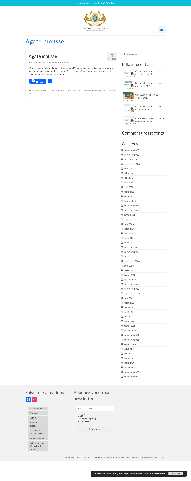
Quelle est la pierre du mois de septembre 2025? (149, 120)
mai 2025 (128, 182)
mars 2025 (129, 191)
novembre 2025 (131, 154)
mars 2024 (129, 237)
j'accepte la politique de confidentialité (89, 420)
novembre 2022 (131, 288)
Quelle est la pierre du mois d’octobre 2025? (148, 108)
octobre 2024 (130, 214)
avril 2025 (128, 187)
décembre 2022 (131, 284)
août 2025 (129, 168)
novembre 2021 (131, 339)
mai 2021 (128, 358)
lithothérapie (101, 90)
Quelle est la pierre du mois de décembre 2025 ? (149, 73)
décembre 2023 (131, 247)
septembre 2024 (132, 219)
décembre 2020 (131, 371)
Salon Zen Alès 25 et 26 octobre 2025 (146, 96)
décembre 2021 (131, 334)
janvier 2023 (130, 279)
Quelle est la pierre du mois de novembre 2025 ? (149, 84)
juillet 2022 (129, 302)
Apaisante (44, 90)
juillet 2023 (129, 270)
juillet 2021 (129, 348)
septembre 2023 (132, 261)
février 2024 (129, 242)
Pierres (61, 62)
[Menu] (162, 29)
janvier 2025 (130, 200)
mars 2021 (129, 362)
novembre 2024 (131, 210)
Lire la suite (74, 74)
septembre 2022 (132, 293)
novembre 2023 (131, 251)
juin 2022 (128, 307)
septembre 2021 (132, 344)
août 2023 (129, 265)
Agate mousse (35, 90)
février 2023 (129, 274)
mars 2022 (129, 321)
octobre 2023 (130, 256)
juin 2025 (128, 177)
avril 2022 (128, 316)
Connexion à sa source (73, 90)
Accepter (176, 473)
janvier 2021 (130, 367)
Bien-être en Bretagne (56, 90)
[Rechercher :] (139, 54)
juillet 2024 (129, 228)
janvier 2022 (130, 330)
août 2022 (129, 298)
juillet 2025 (129, 173)
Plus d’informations (157, 473)
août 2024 (129, 224)
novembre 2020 (131, 376)
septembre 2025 (132, 163)
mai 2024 (128, 233)
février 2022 (129, 325)
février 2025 (129, 196)
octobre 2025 (130, 159)
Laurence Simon (39, 62)
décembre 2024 (131, 205)
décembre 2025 (131, 150)
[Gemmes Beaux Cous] (95, 20)
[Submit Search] (124, 54)
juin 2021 (128, 353)
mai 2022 (128, 311)
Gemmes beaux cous (89, 90)
